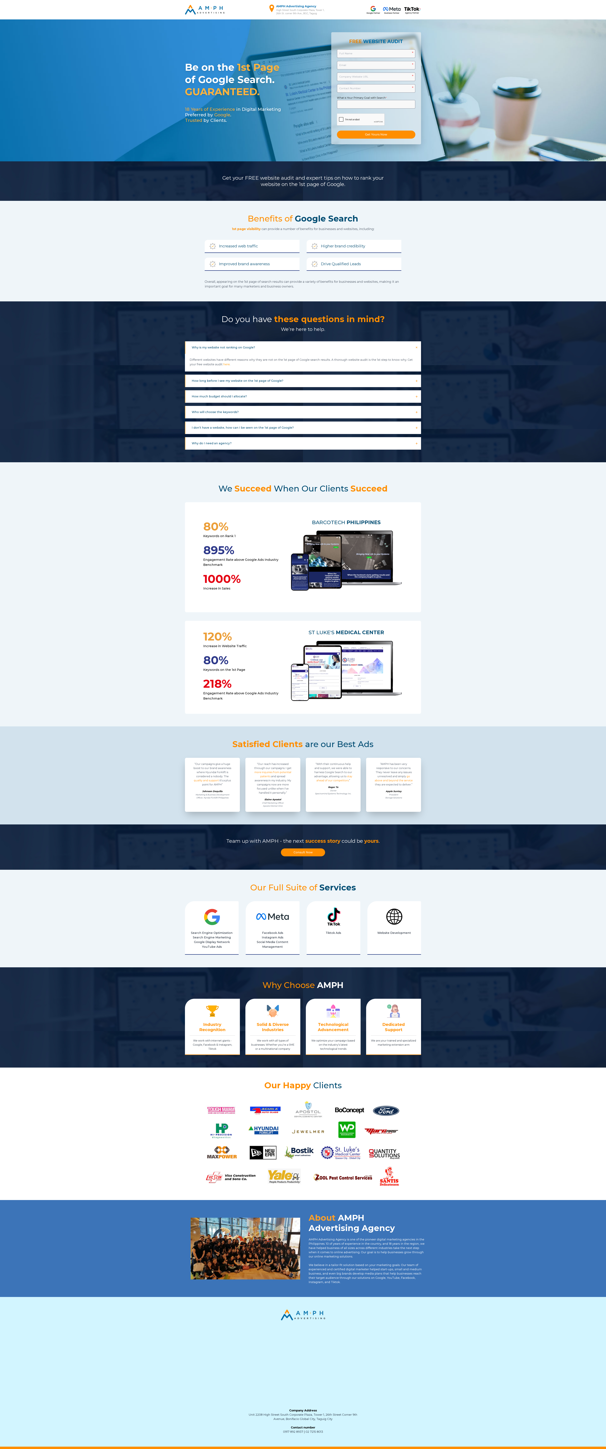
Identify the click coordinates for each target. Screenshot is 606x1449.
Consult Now (303, 852)
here (226, 364)
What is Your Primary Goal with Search (362, 97)
